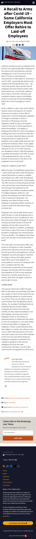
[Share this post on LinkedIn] (23, 45)
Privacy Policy (7, 482)
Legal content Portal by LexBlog (16, 535)
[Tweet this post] (17, 45)
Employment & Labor (22, 398)
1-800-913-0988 (12, 460)
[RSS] (4, 466)
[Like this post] (20, 45)
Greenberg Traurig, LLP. (20, 407)
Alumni (12, 398)
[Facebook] (7, 466)
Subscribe (6, 476)
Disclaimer (6, 485)
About (5, 473)
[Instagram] (18, 466)
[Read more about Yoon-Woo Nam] (6, 386)
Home (5, 471)
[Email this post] (14, 45)
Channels (6, 479)
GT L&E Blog (11, 402)
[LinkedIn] (11, 466)
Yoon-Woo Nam (13, 41)
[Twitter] (15, 466)
